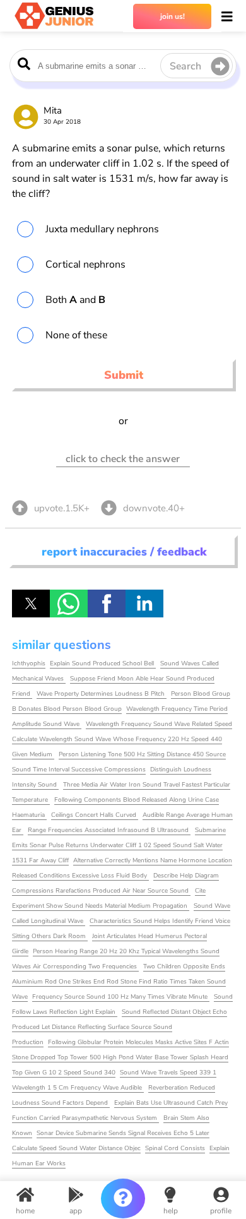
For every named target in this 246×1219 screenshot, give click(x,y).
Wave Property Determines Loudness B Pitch (102, 693)
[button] (31, 603)
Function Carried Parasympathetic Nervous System (85, 1118)
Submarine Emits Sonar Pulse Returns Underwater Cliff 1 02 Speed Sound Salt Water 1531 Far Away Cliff (119, 845)
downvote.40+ (154, 508)
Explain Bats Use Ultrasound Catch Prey (171, 1102)
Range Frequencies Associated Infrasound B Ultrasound (109, 830)
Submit (123, 375)
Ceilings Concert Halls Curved (94, 815)
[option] (123, 229)
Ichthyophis (28, 663)
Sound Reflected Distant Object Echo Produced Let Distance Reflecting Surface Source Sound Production (119, 1027)
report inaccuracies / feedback (124, 551)
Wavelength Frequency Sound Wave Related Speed (159, 724)
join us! (172, 16)
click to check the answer (123, 459)
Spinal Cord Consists (175, 1148)
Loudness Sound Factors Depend (61, 1102)
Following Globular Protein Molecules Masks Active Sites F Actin (138, 1042)
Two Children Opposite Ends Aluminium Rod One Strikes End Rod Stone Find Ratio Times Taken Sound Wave (119, 981)
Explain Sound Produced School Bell (103, 663)
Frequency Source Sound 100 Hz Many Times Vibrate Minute (120, 996)
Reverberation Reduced (181, 1087)
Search (185, 66)
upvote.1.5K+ (62, 508)
